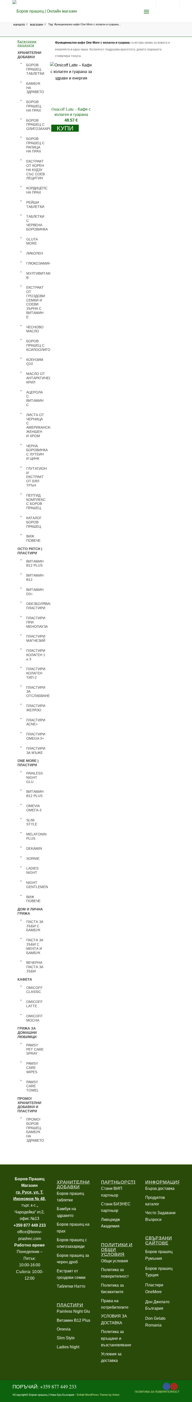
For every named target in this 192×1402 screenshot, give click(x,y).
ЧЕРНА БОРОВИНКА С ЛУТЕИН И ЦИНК (35, 452)
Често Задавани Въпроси (160, 1216)
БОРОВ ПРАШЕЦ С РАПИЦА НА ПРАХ (35, 145)
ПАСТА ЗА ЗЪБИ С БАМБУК (34, 926)
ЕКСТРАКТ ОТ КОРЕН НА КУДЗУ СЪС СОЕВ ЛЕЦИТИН (35, 169)
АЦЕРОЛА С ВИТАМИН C (35, 398)
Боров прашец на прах (73, 1227)
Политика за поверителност (115, 1273)
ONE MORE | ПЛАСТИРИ (28, 763)
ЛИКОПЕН (34, 253)
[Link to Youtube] (174, 1386)
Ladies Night (68, 1347)
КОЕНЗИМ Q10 (34, 362)
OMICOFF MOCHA (34, 1018)
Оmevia (63, 1329)
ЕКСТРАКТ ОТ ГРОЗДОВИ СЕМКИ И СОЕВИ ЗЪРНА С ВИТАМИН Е (35, 302)
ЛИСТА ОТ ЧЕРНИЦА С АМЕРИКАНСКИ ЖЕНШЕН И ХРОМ (35, 425)
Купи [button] (65, 128)
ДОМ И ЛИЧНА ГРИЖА (30, 911)
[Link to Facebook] (166, 1386)
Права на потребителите (114, 1304)
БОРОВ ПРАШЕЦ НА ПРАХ (33, 106)
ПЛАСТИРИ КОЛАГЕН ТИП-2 (35, 673)
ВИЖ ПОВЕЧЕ (33, 538)
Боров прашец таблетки (70, 1196)
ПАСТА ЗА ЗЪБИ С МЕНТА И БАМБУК (34, 946)
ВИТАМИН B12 (35, 577)
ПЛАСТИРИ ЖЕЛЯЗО (35, 708)
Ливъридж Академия (110, 1222)
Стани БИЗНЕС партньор (115, 1207)
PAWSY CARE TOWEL (32, 1086)
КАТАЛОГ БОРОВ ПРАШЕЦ (34, 522)
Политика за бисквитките (112, 1288)
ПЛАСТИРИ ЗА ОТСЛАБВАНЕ (35, 691)
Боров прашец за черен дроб (73, 1258)
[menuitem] (134, 11)
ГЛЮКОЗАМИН (35, 263)
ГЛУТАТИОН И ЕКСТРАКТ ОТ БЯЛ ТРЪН (35, 476)
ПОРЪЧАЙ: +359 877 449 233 (44, 1386)
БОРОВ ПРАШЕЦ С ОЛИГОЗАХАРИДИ (35, 124)
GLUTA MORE (32, 241)
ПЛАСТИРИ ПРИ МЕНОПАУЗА (35, 622)
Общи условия (114, 1261)
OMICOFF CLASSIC (34, 990)
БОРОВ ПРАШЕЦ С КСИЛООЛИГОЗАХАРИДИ (35, 345)
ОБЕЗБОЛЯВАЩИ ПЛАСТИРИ (35, 606)
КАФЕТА (25, 979)
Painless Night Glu (73, 1311)
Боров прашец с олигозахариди (72, 1243)
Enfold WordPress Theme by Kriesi (98, 1394)
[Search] (134, 11)
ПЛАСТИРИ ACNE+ (35, 722)
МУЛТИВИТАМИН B (35, 275)
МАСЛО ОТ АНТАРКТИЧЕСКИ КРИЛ (35, 378)
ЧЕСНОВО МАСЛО (35, 329)
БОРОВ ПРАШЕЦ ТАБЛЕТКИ (35, 69)
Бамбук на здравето (66, 1212)
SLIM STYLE (31, 822)
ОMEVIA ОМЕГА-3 (34, 808)
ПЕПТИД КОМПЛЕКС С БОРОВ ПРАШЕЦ (35, 501)
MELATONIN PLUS (35, 836)
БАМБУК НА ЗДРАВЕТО (35, 88)
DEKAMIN (34, 848)
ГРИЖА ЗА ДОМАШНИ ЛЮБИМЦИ (27, 1032)
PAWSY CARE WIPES (32, 1067)
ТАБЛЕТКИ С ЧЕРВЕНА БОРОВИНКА (35, 222)
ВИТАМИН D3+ (35, 592)
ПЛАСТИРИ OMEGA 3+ (35, 736)
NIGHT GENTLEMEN (35, 885)
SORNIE (33, 858)
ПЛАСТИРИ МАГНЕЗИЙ (35, 638)
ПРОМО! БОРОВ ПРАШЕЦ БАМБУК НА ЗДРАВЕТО (35, 1129)
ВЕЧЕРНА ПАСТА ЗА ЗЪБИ (34, 967)
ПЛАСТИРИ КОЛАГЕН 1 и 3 (35, 655)
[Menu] (146, 11)
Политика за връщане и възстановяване (116, 1338)
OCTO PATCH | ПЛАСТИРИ (30, 551)
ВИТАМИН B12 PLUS (35, 563)
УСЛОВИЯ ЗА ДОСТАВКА (114, 1319)
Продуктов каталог (155, 1200)
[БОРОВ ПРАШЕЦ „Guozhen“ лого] (44, 11)
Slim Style (66, 1338)
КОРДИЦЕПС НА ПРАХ (35, 190)
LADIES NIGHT (32, 870)
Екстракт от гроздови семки (71, 1274)
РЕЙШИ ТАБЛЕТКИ (35, 204)
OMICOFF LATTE (34, 1004)
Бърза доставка (159, 1188)
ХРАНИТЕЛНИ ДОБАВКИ (29, 55)
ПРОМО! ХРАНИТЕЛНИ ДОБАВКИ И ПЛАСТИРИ (29, 1105)
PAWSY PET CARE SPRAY (35, 1049)
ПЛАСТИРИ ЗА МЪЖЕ (35, 750)
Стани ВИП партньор (111, 1191)
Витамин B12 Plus (73, 1320)
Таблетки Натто (71, 1286)
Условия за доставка (111, 1357)
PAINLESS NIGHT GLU (34, 777)
